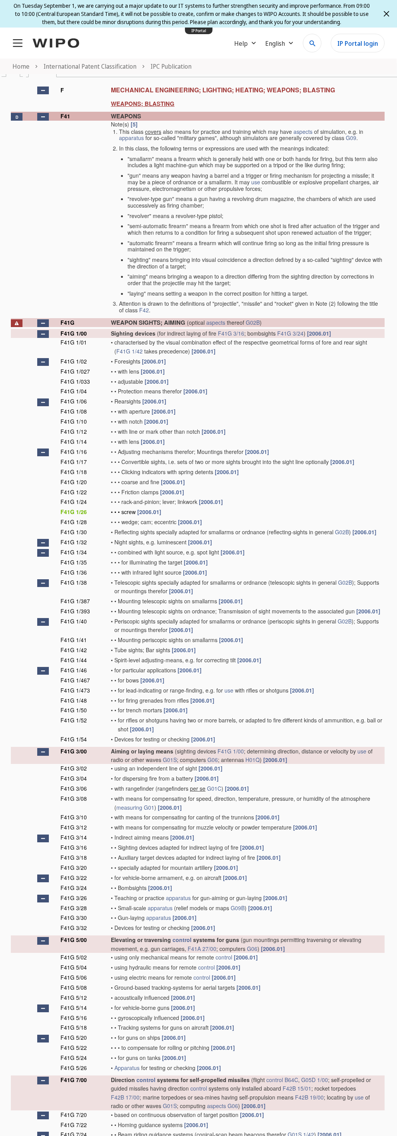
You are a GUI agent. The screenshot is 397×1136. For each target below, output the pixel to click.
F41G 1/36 (73, 572)
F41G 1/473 (75, 690)
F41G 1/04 (73, 391)
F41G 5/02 (73, 957)
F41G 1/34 (73, 552)
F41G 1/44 (73, 660)
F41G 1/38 (73, 582)
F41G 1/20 (73, 482)
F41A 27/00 (202, 948)
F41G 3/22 (73, 877)
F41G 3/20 (73, 867)
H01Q (252, 760)
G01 (149, 807)
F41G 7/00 (73, 1080)
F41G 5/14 (73, 1007)
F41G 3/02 (73, 768)
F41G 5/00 (73, 940)
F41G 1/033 (75, 381)
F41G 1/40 (73, 621)
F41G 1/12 (73, 431)
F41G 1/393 (75, 611)
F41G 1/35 (73, 562)
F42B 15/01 (297, 1088)
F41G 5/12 (73, 997)
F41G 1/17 (73, 462)
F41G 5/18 (73, 1027)
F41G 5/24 (73, 1058)
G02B (253, 322)
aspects (302, 131)
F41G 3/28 (73, 908)
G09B (238, 908)
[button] (43, 90)
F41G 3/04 (73, 778)
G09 (351, 138)
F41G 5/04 (73, 967)
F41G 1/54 (73, 739)
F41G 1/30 (73, 532)
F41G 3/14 (73, 837)
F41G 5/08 (73, 987)
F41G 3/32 (73, 928)
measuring (129, 807)
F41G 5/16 (73, 1018)
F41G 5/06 (73, 977)
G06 (212, 760)
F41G (67, 322)
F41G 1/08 (73, 411)
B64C (291, 1080)
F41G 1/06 (73, 401)
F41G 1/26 (73, 512)
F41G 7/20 (73, 1115)
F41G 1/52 (73, 720)
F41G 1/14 (73, 441)
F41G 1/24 (73, 502)
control (182, 940)
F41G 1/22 (73, 492)
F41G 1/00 (73, 333)
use (255, 182)
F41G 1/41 (73, 640)
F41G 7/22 (73, 1125)
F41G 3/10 (73, 817)
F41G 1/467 (75, 680)
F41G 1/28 (73, 522)
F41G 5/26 (73, 1068)
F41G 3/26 (73, 898)
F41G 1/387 (75, 601)
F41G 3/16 (231, 333)
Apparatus (127, 1068)
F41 (65, 116)
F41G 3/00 (73, 751)
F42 (144, 310)
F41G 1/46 (73, 670)
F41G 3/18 (73, 857)
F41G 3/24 (290, 333)
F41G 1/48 (73, 700)
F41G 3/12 (73, 827)
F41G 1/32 (73, 542)
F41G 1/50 (73, 710)
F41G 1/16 (73, 451)
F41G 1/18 (73, 472)
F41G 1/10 (73, 421)
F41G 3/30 (73, 917)
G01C (214, 788)
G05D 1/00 (314, 1080)
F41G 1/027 (75, 371)
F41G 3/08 (73, 798)
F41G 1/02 (73, 361)
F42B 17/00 (125, 1097)
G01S (170, 760)
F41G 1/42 (129, 351)
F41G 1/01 (73, 342)
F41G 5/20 (73, 1037)
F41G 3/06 (73, 788)
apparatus (131, 138)
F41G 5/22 (73, 1047)
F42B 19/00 (309, 1097)
